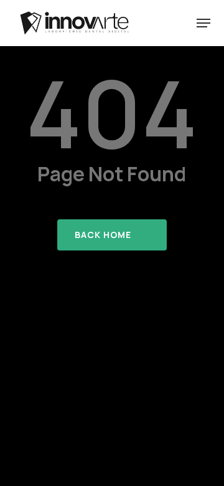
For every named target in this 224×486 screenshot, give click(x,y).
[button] (203, 23)
